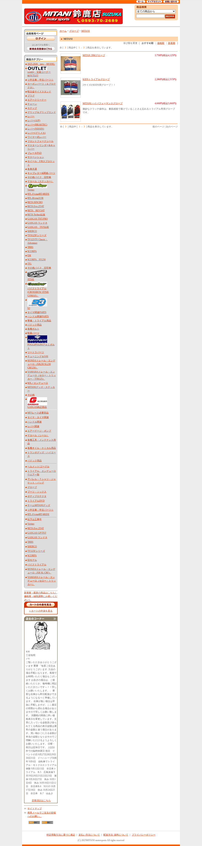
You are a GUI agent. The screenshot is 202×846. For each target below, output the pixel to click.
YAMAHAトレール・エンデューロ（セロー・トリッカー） (41, 581)
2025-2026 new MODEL (41, 64)
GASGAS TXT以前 (38, 227)
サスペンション (35, 157)
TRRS (30, 247)
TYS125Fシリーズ (36, 235)
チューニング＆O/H (37, 356)
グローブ (32, 487)
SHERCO (32, 231)
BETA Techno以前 (36, 214)
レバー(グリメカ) (36, 133)
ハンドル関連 (34, 421)
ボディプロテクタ (36, 496)
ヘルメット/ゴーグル (38, 466)
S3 (28, 308)
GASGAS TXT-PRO (37, 218)
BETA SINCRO (35, 202)
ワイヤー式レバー (36, 137)
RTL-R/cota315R (35, 198)
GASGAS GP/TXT (36, 533)
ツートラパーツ (35, 352)
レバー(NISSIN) (35, 128)
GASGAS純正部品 (37, 407)
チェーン (32, 104)
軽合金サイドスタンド (39, 91)
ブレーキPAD (34, 153)
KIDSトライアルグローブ (96, 79)
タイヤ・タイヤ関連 (38, 417)
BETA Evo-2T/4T (35, 206)
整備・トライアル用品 (39, 320)
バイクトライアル (36, 564)
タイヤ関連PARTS (36, 312)
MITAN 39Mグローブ (94, 55)
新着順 (171, 43)
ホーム (63, 31)
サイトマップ (34, 808)
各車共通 (32, 169)
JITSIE (30, 279)
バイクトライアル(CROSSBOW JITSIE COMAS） (38, 292)
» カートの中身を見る (40, 610)
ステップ (32, 108)
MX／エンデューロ (37, 383)
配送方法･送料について (115, 834)
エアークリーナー (36, 99)
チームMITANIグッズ (38, 505)
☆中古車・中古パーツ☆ (40, 79)
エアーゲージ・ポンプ (39, 430)
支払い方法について (89, 834)
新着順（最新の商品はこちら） (40, 592)
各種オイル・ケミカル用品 (41, 448)
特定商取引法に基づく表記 (61, 834)
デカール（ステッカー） (40, 181)
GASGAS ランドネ (37, 223)
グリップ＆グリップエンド (41, 112)
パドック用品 (34, 324)
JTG (29, 263)
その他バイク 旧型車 (39, 177)
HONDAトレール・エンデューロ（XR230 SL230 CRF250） (41, 364)
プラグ (31, 95)
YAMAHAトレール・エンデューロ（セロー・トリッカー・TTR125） (41, 375)
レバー (31, 116)
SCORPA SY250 (36, 259)
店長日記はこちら (41, 800)
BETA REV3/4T (36, 210)
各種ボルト (33, 328)
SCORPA (32, 251)
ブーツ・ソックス (36, 491)
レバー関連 (33, 426)
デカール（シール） (38, 435)
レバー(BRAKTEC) (37, 124)
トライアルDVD (36, 500)
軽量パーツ (33, 333)
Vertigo (30, 189)
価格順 (160, 43)
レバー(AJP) (33, 120)
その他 (31, 394)
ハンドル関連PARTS (38, 316)
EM (29, 255)
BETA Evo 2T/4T (35, 528)
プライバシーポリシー (143, 834)
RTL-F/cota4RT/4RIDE (38, 194)
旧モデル (32, 560)
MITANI (85, 31)
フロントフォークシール (40, 141)
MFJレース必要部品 (38, 412)
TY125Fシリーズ (36, 551)
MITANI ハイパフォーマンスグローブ (103, 103)
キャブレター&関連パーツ (41, 173)
